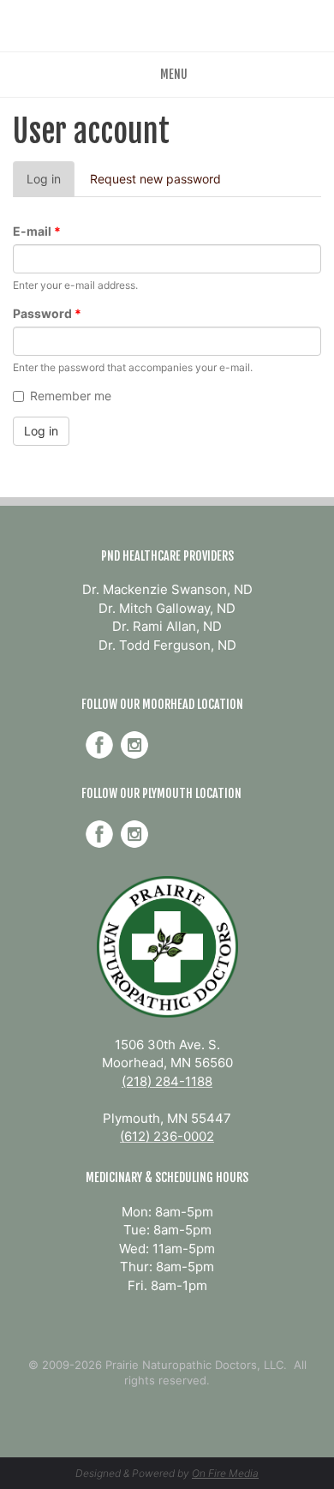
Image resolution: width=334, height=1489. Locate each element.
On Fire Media (225, 1473)
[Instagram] (134, 745)
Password (47, 313)
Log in (51, 184)
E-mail (37, 231)
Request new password (155, 178)
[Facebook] (99, 745)
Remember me (70, 395)
